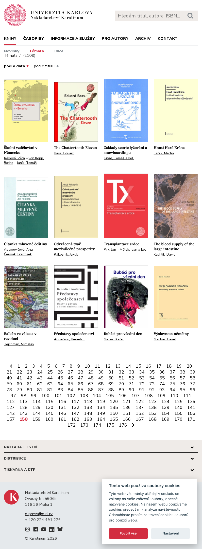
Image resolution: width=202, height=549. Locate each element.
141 (191, 407)
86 (91, 390)
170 (178, 419)
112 (11, 402)
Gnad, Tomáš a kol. (119, 158)
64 (60, 384)
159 (37, 419)
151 (127, 413)
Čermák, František (18, 254)
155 (178, 413)
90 (131, 390)
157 (11, 419)
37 (172, 372)
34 (142, 372)
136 (127, 407)
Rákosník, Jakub (66, 254)
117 (75, 402)
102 (71, 396)
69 (111, 384)
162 (75, 419)
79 (19, 390)
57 (182, 378)
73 (152, 384)
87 (101, 390)
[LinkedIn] (51, 530)
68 (101, 384)
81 (40, 390)
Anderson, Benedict (69, 339)
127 (11, 407)
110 (174, 396)
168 (153, 419)
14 (128, 366)
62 (40, 384)
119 (101, 402)
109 (161, 396)
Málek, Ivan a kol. (133, 249)
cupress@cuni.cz (39, 514)
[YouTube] (43, 530)
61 (29, 384)
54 (152, 378)
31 (111, 372)
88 (111, 390)
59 (9, 384)
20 (189, 366)
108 (149, 396)
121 (127, 402)
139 (165, 407)
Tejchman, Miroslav (19, 344)
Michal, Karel (114, 339)
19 (179, 366)
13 (118, 366)
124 (165, 402)
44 (50, 378)
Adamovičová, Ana (18, 249)
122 (140, 402)
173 (84, 425)
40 (9, 378)
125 (178, 402)
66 (80, 384)
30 (101, 372)
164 (101, 419)
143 (23, 413)
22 (19, 372)
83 (60, 390)
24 (40, 372)
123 (153, 402)
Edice (58, 51)
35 (152, 372)
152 (140, 413)
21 (9, 372)
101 (58, 396)
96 (192, 390)
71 (131, 384)
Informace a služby (73, 38)
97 (13, 396)
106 (123, 396)
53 (142, 378)
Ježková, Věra (14, 158)
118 (88, 402)
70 (121, 384)
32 (121, 372)
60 (19, 384)
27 (70, 372)
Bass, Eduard (64, 153)
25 (50, 372)
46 (70, 378)
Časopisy (33, 38)
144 (37, 413)
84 (70, 390)
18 (169, 366)
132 (75, 407)
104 (97, 396)
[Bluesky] (60, 530)
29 (91, 372)
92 (152, 390)
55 (162, 378)
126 (191, 402)
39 (192, 372)
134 (101, 407)
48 (91, 378)
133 (88, 407)
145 (49, 413)
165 (114, 419)
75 (172, 384)
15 (138, 366)
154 (165, 413)
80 (29, 390)
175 (110, 425)
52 (131, 378)
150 (114, 413)
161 (62, 419)
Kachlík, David (164, 254)
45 (60, 378)
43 (40, 378)
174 (97, 425)
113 (23, 402)
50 (111, 378)
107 (136, 396)
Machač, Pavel (165, 339)
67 (91, 384)
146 (62, 413)
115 (49, 402)
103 (84, 396)
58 (192, 378)
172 (71, 425)
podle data (14, 66)
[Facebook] (35, 530)
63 (50, 384)
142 (11, 413)
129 (37, 407)
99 (33, 396)
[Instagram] (27, 530)
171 (191, 419)
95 (182, 390)
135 (114, 407)
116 (62, 402)
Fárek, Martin (164, 153)
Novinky (11, 51)
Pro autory (115, 38)
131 (62, 407)
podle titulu (44, 66)
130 (49, 407)
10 (87, 366)
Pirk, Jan (110, 249)
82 (50, 390)
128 (23, 407)
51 (121, 378)
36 (162, 372)
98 (23, 396)
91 (142, 390)
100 (45, 396)
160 (49, 419)
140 (178, 407)
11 (97, 366)
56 (172, 378)
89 (121, 390)
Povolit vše (128, 533)
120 (114, 402)
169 (165, 419)
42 (29, 378)
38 (182, 372)
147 (75, 413)
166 (127, 419)
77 (192, 384)
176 (123, 425)
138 (153, 407)
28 (80, 372)
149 (101, 413)
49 (101, 378)
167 (140, 419)
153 (153, 413)
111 (187, 396)
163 (88, 419)
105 (110, 396)
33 (131, 372)
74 (162, 384)
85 (80, 390)
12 (108, 366)
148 (88, 413)
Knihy (10, 38)
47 (80, 378)
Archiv (143, 38)
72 (142, 384)
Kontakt (168, 38)
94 (172, 390)
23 (29, 372)
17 (159, 366)
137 (140, 407)
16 (148, 366)
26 (60, 372)
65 (70, 384)
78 (9, 390)
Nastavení (171, 533)
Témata (36, 51)
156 (191, 413)
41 (19, 378)
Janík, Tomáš (27, 162)
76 (182, 384)
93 (162, 390)
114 (37, 402)
